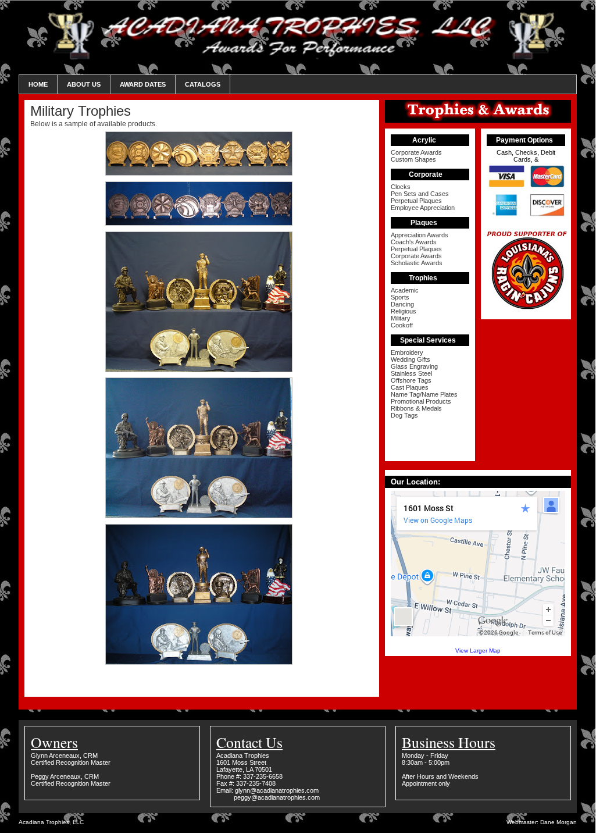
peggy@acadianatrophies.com (277, 797)
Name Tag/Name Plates (424, 394)
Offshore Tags (411, 380)
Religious (403, 311)
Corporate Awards (416, 152)
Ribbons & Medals (416, 408)
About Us (84, 84)
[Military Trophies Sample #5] (201, 662)
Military (401, 318)
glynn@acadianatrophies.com (277, 790)
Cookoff (402, 325)
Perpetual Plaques (416, 200)
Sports (400, 297)
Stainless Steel (411, 373)
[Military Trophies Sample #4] (201, 515)
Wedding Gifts (410, 359)
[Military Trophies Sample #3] (201, 369)
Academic (405, 290)
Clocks (401, 186)
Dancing (402, 304)
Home (38, 84)
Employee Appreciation (423, 207)
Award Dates (143, 84)
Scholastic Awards (416, 262)
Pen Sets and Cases (420, 193)
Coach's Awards (414, 241)
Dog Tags (404, 415)
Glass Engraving (414, 366)
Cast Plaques (410, 387)
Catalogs (202, 84)
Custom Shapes (413, 159)
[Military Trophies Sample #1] (201, 173)
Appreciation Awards (419, 234)
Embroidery (407, 352)
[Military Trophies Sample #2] (201, 223)
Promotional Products (421, 401)
